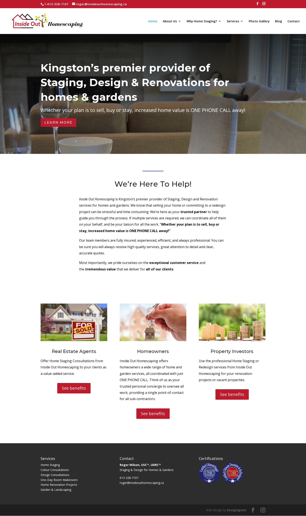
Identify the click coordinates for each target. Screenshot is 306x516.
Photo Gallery (259, 21)
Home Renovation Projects (59, 485)
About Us (170, 21)
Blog (278, 21)
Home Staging (50, 465)
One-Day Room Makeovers (59, 480)
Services (233, 21)
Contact (293, 21)
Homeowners (153, 351)
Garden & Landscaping (56, 490)
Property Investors (232, 351)
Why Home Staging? (202, 21)
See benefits (74, 388)
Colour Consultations (55, 470)
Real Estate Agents (74, 351)
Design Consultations (55, 475)
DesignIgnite (236, 510)
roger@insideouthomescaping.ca (142, 483)
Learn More (58, 122)
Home (152, 21)
